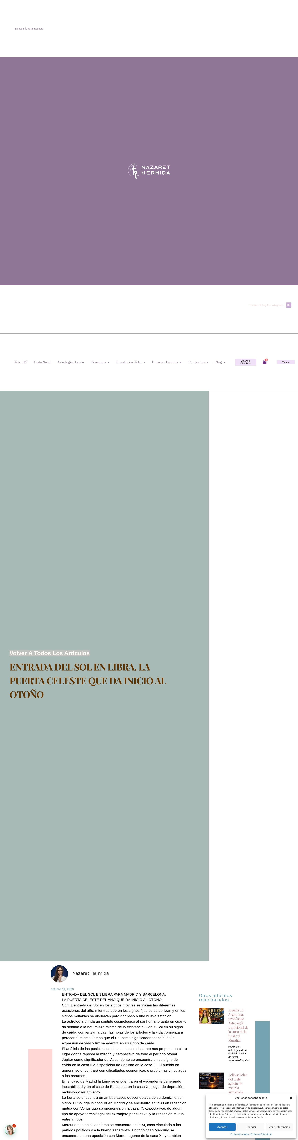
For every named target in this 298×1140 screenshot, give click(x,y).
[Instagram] (288, 305)
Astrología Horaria (70, 362)
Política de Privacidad (260, 1134)
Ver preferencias (279, 1127)
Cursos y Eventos (165, 362)
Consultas (98, 362)
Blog (218, 362)
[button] (291, 1098)
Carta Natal (42, 362)
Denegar (251, 1127)
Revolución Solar (129, 362)
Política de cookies (239, 1134)
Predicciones (198, 362)
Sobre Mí (20, 362)
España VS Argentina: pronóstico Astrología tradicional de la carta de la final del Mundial (238, 1025)
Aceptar (222, 1127)
